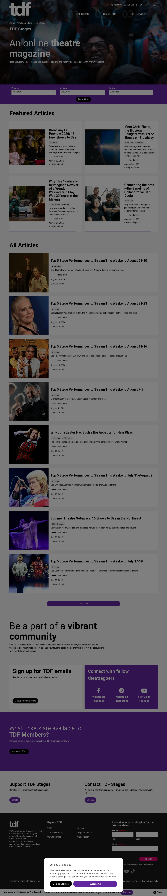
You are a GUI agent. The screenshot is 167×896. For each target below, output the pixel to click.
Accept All (95, 884)
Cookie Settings (61, 884)
